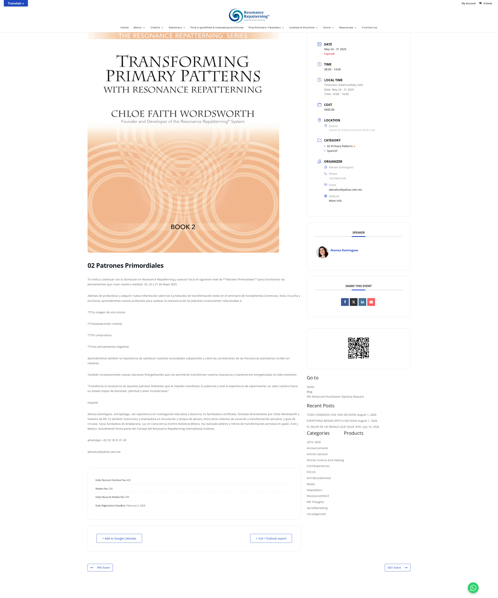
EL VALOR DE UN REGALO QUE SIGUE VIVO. (334, 427)
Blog (309, 392)
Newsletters (314, 490)
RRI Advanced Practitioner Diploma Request (335, 396)
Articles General (317, 454)
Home (125, 27)
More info (335, 201)
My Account (469, 3)
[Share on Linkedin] (362, 302)
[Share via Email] (371, 302)
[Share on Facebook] (345, 302)
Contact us (369, 27)
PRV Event (103, 567)
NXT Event (394, 567)
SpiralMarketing (317, 508)
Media (311, 484)
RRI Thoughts (315, 502)
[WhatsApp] (473, 587)
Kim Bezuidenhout (319, 478)
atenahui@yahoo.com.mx (345, 189)
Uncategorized (316, 514)
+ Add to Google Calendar (119, 538)
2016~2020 (314, 442)
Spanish (332, 151)
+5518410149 (337, 178)
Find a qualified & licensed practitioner (217, 27)
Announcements (317, 448)
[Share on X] (354, 302)
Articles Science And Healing (325, 460)
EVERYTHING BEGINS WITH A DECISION (332, 421)
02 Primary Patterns (340, 146)
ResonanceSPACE (318, 496)
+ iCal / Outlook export (271, 538)
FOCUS (311, 472)
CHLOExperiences (318, 466)
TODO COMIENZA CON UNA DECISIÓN (331, 414)
